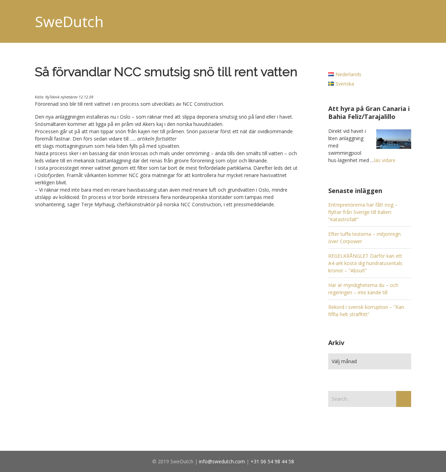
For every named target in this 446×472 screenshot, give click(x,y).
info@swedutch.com (222, 461)
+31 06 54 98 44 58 (272, 461)
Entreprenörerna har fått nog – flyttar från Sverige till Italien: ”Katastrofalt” (363, 212)
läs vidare (384, 160)
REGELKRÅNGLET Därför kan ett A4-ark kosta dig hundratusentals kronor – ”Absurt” (365, 263)
